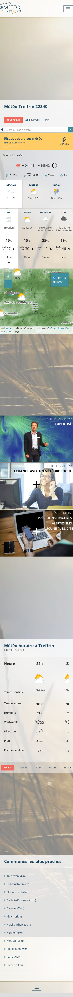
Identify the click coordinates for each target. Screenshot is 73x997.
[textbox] (39, 130)
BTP (47, 120)
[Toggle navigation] (68, 8)
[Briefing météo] (36, 486)
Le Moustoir (18, 884)
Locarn (15, 965)
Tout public (13, 120)
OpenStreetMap (60, 328)
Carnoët (15, 908)
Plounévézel (18, 892)
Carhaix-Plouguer (21, 900)
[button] (35, 308)
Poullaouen (17, 948)
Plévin (14, 916)
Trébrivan (16, 876)
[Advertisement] (36, 58)
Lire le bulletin (13, 142)
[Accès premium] (36, 533)
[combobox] (39, 129)
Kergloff (15, 932)
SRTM (7, 332)
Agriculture (32, 120)
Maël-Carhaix (19, 924)
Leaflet (8, 328)
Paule (14, 957)
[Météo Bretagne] (10, 8)
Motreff (15, 940)
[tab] (7, 768)
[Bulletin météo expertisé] (36, 439)
